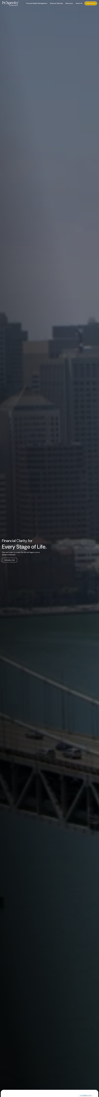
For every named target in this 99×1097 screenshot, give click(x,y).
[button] (37, 3)
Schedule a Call (9, 560)
